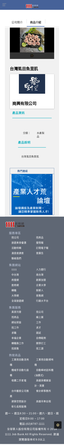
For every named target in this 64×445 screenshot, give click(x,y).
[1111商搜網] (32, 6)
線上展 (39, 317)
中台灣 (15, 274)
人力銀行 (41, 269)
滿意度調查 (17, 253)
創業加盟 (41, 280)
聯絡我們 (16, 258)
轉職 (13, 290)
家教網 (39, 295)
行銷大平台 (42, 301)
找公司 (15, 237)
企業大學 (41, 285)
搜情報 (39, 242)
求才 (38, 327)
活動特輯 (16, 248)
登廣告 (39, 253)
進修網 (15, 285)
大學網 (15, 295)
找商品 (39, 237)
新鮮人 (39, 290)
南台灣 (39, 274)
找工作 (15, 327)
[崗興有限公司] (32, 83)
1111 (14, 269)
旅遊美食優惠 (18, 242)
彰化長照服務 (18, 406)
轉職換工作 (17, 343)
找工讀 (39, 348)
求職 (13, 333)
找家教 (15, 348)
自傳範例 (41, 338)
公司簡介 (17, 22)
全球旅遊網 (17, 301)
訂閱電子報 (42, 248)
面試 (38, 333)
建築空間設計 (18, 401)
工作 (38, 322)
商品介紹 (35, 22)
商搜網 (15, 280)
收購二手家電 (18, 380)
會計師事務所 (43, 391)
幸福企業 (16, 338)
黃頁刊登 (16, 312)
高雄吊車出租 (43, 401)
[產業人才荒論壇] (32, 194)
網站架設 (16, 322)
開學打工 (41, 343)
